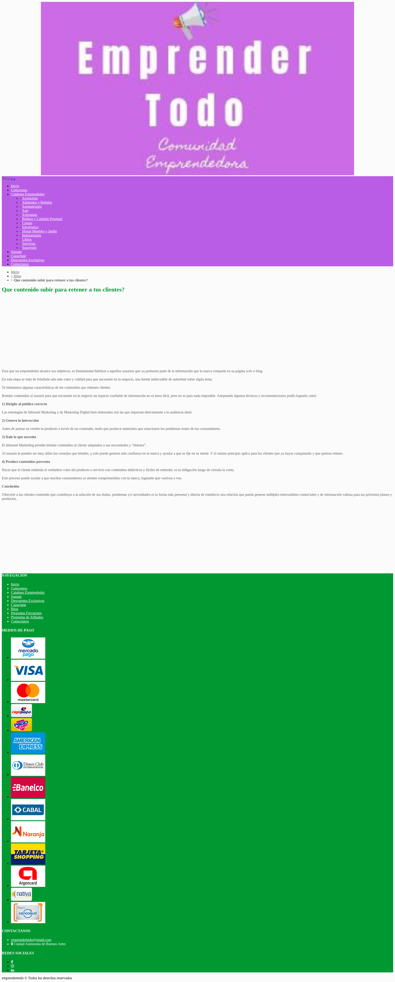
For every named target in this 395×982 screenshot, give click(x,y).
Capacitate (18, 256)
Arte (25, 211)
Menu (6, 178)
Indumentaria (31, 235)
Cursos (27, 223)
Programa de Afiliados (27, 617)
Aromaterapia (32, 206)
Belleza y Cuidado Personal (42, 219)
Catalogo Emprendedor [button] (28, 194)
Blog (16, 276)
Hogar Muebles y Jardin (39, 231)
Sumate (16, 252)
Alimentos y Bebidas (37, 202)
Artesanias (29, 215)
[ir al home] (197, 174)
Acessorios (30, 198)
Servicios (28, 244)
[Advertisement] (139, 329)
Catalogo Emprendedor (28, 592)
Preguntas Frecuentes (26, 613)
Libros (27, 239)
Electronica (30, 227)
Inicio (15, 186)
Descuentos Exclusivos (27, 260)
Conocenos (19, 190)
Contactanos (20, 264)
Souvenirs (29, 248)
